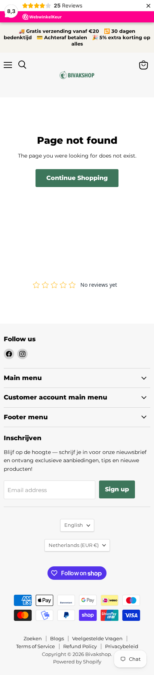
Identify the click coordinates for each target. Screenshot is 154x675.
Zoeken (33, 638)
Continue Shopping (77, 177)
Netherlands (74, 545)
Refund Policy (80, 646)
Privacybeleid (121, 646)
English (73, 525)
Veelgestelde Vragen (97, 638)
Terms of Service (35, 646)
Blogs (57, 638)
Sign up (117, 489)
